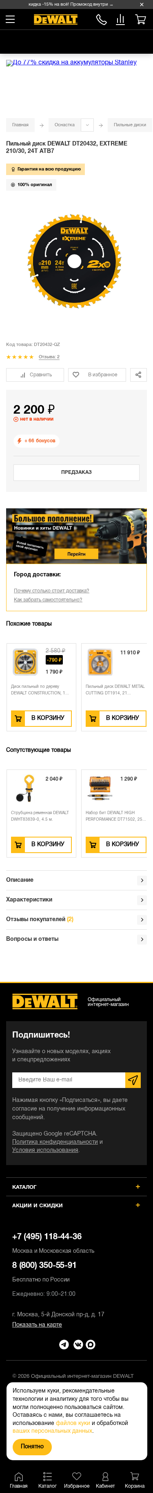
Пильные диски (130, 125)
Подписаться (133, 1080)
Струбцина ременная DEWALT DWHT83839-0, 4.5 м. (40, 816)
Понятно (32, 1447)
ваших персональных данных (52, 1431)
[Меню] (10, 19)
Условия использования (45, 1150)
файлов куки (73, 1423)
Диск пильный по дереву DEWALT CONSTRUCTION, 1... (40, 690)
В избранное (102, 375)
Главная (20, 125)
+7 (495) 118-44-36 (53, 1244)
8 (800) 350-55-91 (101, 18)
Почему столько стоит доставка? (51, 591)
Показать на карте (37, 1325)
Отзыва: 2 (49, 357)
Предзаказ (76, 472)
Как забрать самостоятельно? (48, 600)
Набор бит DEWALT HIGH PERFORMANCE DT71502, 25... (116, 816)
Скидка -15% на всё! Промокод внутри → (68, 4)
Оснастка (65, 125)
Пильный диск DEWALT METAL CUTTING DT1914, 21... (115, 690)
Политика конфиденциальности (55, 1142)
